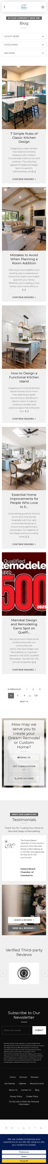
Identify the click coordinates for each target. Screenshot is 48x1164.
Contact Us (26, 1090)
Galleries (22, 1083)
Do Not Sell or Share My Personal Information (24, 1102)
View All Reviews (23, 928)
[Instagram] (29, 1128)
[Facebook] (6, 1128)
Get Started (9, 1083)
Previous (15, 689)
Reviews (34, 1077)
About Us (13, 1090)
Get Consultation (24, 766)
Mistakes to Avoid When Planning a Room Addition (24, 259)
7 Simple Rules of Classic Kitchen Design (24, 138)
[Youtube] (12, 1128)
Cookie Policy (32, 1096)
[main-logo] (24, 5)
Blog (37, 1090)
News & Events (37, 1083)
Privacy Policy (16, 1096)
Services (23, 1077)
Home (13, 1077)
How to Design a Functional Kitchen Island (24, 377)
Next (23, 701)
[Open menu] (43, 7)
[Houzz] (41, 1128)
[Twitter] (17, 1128)
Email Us (25, 757)
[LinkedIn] (23, 1128)
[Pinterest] (35, 1128)
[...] (34, 171)
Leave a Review (23, 920)
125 (37, 695)
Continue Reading (23, 179)
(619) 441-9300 (25, 778)
